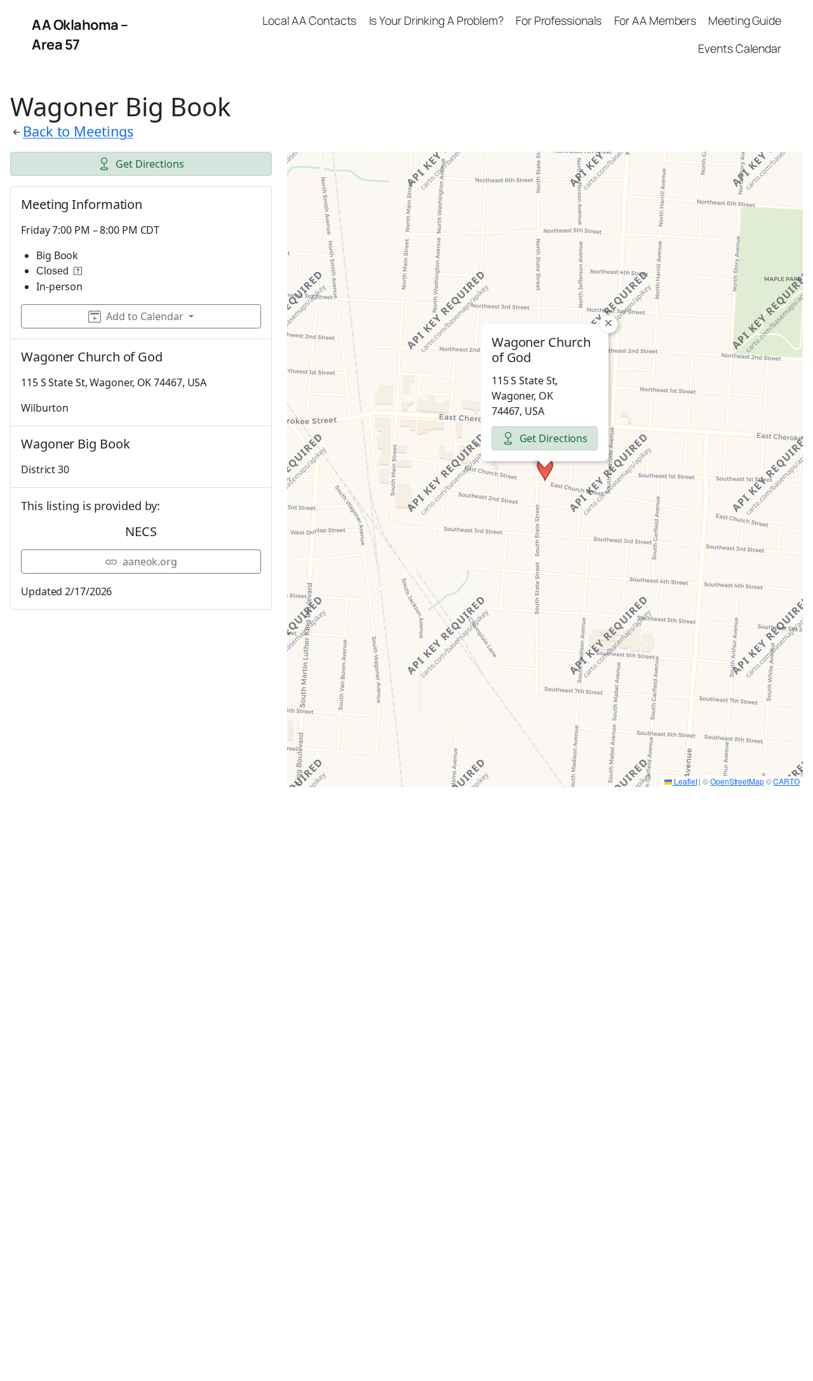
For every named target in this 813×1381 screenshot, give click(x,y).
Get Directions (150, 164)
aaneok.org (150, 562)
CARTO (786, 781)
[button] (545, 469)
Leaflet (684, 781)
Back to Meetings (78, 131)
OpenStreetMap (737, 781)
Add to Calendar (145, 316)
